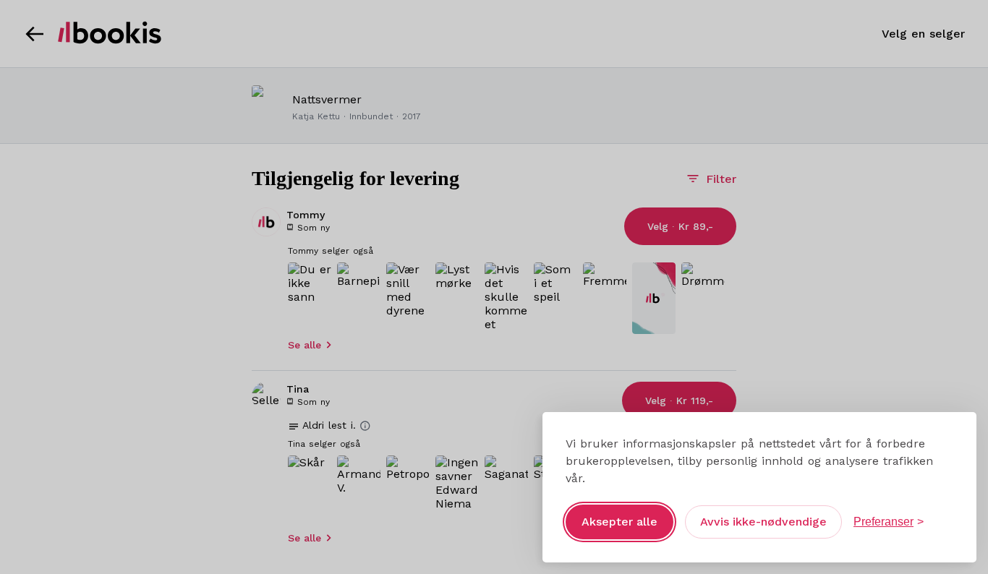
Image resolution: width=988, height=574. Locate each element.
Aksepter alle (619, 521)
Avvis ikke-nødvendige (763, 521)
